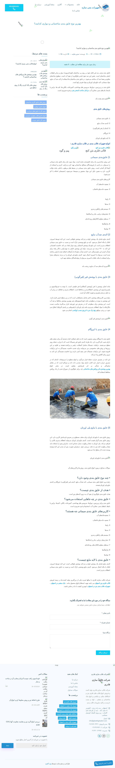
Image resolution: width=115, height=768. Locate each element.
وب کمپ (48, 764)
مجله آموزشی (49, 5)
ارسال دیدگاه (103, 653)
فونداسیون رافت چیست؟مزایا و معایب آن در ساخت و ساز (22, 680)
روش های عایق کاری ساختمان (36, 102)
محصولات (70, 5)
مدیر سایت (75, 54)
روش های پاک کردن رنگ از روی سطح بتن (25, 86)
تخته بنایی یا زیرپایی (70, 726)
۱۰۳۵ (60, 54)
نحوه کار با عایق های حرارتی (36, 111)
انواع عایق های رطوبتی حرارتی (35, 116)
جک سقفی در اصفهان (58, 583)
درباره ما (38, 5)
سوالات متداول (73, 690)
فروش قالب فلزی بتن (70, 702)
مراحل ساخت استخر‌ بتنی (80, 90)
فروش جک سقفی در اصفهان (68, 706)
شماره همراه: (105, 623)
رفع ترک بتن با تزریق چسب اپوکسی (84, 310)
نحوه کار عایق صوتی (39, 120)
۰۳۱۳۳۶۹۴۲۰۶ (97, 727)
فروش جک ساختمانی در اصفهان (67, 710)
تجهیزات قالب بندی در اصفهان (67, 722)
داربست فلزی (72, 718)
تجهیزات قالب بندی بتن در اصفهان (99, 586)
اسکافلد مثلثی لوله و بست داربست (66, 714)
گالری (59, 5)
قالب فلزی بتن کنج (96, 150)
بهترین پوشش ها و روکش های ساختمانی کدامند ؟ (25, 75)
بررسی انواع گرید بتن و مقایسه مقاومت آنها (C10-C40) (23, 723)
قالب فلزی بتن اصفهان (102, 583)
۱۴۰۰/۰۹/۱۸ (94, 54)
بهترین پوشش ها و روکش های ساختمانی (96, 369)
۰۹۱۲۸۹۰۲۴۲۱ (93, 724)
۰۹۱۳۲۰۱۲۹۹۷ (96, 730)
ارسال (7, 745)
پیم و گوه (64, 150)
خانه (78, 5)
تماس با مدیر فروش (105, 763)
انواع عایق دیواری (40, 107)
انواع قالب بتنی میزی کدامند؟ (26, 64)
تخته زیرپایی (62, 718)
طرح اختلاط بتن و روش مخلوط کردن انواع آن (24, 700)
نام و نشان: (106, 613)
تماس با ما (76, 11)
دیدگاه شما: (106, 633)
